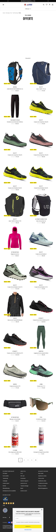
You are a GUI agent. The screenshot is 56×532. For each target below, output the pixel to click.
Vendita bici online (42, 480)
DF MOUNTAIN (15, 252)
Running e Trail (9, 12)
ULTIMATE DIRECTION (41, 219)
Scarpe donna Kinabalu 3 (41, 254)
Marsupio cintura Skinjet (15, 419)
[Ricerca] (43, 4)
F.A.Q (21, 473)
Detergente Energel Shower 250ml (41, 452)
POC (41, 417)
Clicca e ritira (41, 478)
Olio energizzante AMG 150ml (15, 452)
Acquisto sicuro (43, 471)
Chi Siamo (5, 473)
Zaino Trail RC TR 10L (41, 89)
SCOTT (41, 87)
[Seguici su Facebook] (9, 517)
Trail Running (15, 12)
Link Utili (23, 471)
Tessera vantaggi (24, 485)
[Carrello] (52, 4)
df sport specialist (8, 471)
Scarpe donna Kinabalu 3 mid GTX (15, 287)
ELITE (41, 450)
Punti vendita (6, 475)
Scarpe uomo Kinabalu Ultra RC (15, 188)
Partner (4, 485)
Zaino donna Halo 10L (41, 221)
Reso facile (40, 473)
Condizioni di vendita (42, 483)
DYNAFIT (41, 318)
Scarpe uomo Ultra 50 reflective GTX (15, 353)
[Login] (49, 4)
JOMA (41, 384)
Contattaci (22, 478)
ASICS (15, 318)
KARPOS (41, 351)
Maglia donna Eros (15, 254)
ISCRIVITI (28, 526)
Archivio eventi (23, 490)
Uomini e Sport (6, 483)
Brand (21, 488)
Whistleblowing (6, 488)
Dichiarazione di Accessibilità (9, 490)
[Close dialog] (42, 510)
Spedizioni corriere (42, 475)
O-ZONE (15, 450)
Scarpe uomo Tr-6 (41, 386)
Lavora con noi (23, 483)
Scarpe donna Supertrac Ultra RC (41, 154)
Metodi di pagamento (43, 488)
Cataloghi (5, 480)
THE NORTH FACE (15, 120)
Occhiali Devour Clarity (41, 419)
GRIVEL (15, 87)
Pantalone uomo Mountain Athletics (15, 121)
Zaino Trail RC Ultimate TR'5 (15, 221)
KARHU (15, 384)
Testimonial (5, 478)
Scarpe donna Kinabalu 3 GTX (41, 287)
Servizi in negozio (24, 480)
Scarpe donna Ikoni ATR (15, 386)
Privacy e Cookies (42, 485)
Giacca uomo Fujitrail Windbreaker (15, 320)
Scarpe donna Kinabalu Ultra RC (41, 188)
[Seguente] (36, 460)
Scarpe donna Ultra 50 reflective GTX (41, 320)
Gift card (22, 475)
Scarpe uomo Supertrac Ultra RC (41, 121)
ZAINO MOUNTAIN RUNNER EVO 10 (15, 89)
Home (4, 12)
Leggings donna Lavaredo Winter (41, 353)
